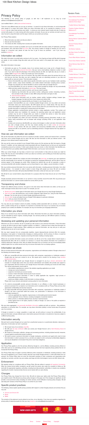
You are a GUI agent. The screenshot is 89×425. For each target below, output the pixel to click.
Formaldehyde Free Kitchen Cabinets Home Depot (76, 21)
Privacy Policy (47, 421)
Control (7, 199)
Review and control (10, 191)
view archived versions (24, 23)
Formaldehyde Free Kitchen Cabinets (76, 34)
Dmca (31, 421)
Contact (38, 421)
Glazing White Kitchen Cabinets (77, 99)
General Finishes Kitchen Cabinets (76, 44)
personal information (26, 70)
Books (6, 394)
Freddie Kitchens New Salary (77, 25)
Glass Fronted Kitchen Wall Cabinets (76, 92)
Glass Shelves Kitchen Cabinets (77, 16)
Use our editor (9, 197)
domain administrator (57, 261)
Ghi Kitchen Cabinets (74, 49)
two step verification (18, 329)
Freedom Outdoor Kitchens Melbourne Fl (76, 29)
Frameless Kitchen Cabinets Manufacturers (76, 87)
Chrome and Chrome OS (12, 392)
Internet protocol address (19, 95)
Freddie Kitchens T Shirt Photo (77, 74)
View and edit (8, 193)
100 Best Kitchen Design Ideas (19, 2)
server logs (33, 88)
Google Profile (17, 73)
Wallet (6, 396)
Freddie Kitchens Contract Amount (76, 78)
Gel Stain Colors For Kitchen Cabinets (76, 53)
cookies (54, 125)
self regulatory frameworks (57, 364)
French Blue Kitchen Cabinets (77, 57)
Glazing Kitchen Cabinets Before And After (78, 39)
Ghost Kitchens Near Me (75, 83)
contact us (10, 52)
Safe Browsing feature (57, 329)
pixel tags (43, 158)
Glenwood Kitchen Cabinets (76, 96)
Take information (9, 201)
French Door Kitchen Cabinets (77, 61)
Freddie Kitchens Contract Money (76, 70)
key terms (26, 48)
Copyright (56, 421)
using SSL (26, 327)
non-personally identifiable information (27, 305)
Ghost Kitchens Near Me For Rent (77, 65)
